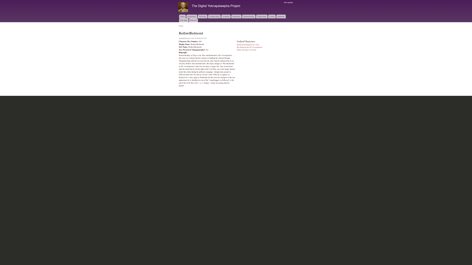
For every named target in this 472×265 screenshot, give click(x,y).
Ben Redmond (242, 47)
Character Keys (248, 16)
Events (271, 16)
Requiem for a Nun (252, 44)
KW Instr (193, 20)
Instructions (192, 16)
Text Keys (202, 16)
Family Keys (261, 16)
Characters (236, 16)
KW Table (183, 20)
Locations (226, 16)
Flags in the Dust (250, 50)
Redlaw (239, 50)
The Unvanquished (255, 47)
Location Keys (214, 16)
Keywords (280, 16)
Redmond (240, 44)
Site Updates (288, 2)
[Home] (183, 7)
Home (182, 16)
